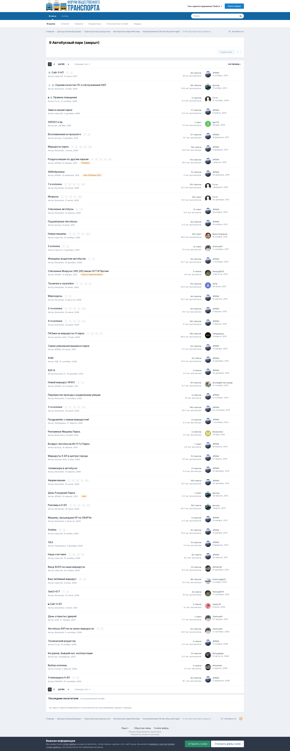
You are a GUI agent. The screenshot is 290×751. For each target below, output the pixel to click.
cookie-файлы (69, 744)
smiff (56, 620)
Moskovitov (59, 435)
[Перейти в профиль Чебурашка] (208, 335)
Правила (79, 24)
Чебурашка (218, 333)
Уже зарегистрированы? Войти (204, 6)
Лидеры (137, 24)
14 (88, 234)
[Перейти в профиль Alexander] (208, 569)
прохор (216, 85)
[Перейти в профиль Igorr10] (208, 124)
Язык (124, 728)
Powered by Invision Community (145, 734)
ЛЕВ (56, 361)
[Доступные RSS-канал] (241, 719)
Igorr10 (216, 122)
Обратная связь (142, 728)
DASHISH (58, 681)
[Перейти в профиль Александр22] (208, 581)
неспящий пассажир (223, 382)
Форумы (51, 24)
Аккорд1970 (218, 271)
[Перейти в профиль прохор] (208, 87)
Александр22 (219, 579)
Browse (52, 16)
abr (55, 125)
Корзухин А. (60, 373)
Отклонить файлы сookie (227, 744)
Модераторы (95, 24)
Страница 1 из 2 (82, 64)
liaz (56, 656)
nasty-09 (58, 76)
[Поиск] (240, 16)
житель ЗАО (60, 337)
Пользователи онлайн (117, 24)
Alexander (59, 89)
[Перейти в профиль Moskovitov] (208, 433)
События (65, 24)
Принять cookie (198, 744)
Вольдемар (218, 653)
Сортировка (234, 64)
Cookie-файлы (161, 728)
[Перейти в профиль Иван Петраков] (208, 236)
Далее (61, 64)
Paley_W (58, 250)
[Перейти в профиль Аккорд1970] (208, 273)
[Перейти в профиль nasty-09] (208, 606)
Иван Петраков (220, 234)
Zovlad (57, 669)
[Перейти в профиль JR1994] (208, 74)
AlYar (215, 284)
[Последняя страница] (68, 64)
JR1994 (216, 73)
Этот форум (227, 16)
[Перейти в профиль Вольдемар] (208, 655)
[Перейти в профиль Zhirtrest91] (208, 248)
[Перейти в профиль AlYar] (208, 285)
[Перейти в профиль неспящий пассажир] (208, 384)
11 (84, 308)
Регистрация (234, 6)
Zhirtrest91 (217, 246)
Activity (65, 16)
